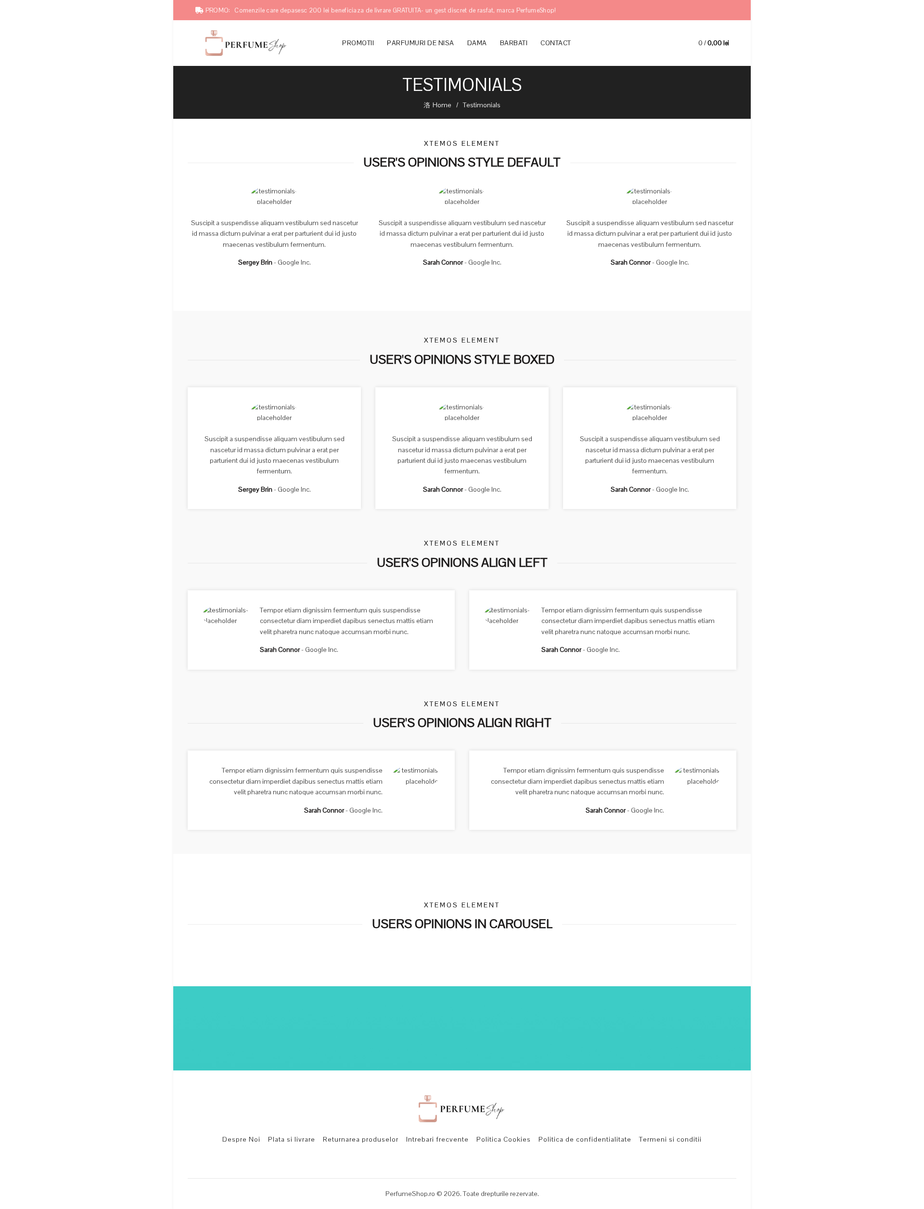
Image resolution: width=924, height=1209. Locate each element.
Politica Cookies (503, 1139)
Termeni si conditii (670, 1139)
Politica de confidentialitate (585, 1139)
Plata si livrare (291, 1139)
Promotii (361, 39)
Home (442, 105)
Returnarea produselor (360, 1139)
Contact (555, 42)
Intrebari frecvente (437, 1139)
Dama (477, 42)
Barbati (514, 42)
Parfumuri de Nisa (420, 42)
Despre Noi (241, 1139)
